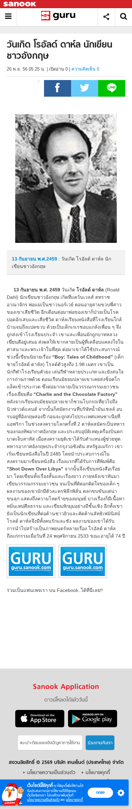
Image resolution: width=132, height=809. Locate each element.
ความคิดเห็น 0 (85, 69)
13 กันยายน (25, 259)
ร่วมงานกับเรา (100, 743)
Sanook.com (20, 4)
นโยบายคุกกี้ (74, 800)
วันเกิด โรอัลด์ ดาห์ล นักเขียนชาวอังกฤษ (59, 17)
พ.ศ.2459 (47, 259)
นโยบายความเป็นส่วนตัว (43, 800)
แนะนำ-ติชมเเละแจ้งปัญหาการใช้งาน (50, 743)
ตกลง (100, 792)
